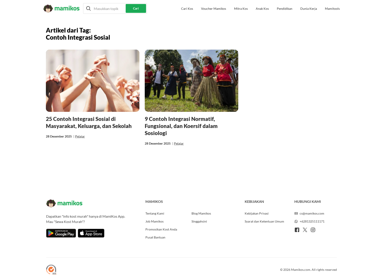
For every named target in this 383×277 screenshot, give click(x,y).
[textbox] (115, 8)
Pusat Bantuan (155, 237)
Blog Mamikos (201, 213)
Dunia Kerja (308, 8)
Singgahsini (199, 221)
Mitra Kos (241, 8)
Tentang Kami (154, 213)
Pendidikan (284, 8)
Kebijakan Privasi (257, 213)
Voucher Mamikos (213, 8)
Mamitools (332, 8)
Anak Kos (262, 8)
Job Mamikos (154, 221)
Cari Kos (187, 8)
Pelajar (80, 136)
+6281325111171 (312, 221)
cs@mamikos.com (312, 213)
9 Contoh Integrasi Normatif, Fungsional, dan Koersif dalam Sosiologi (181, 126)
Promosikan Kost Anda (161, 229)
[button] (115, 8)
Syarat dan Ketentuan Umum (264, 221)
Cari (136, 8)
